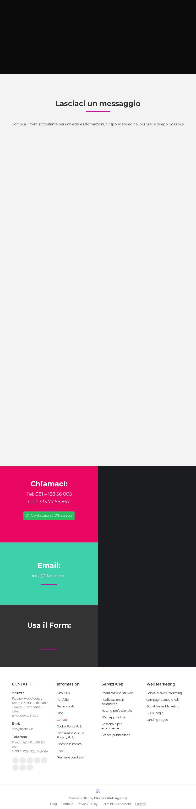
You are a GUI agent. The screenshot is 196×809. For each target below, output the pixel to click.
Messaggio (27, 334)
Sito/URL (24, 314)
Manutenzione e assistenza (42, 279)
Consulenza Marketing (38, 285)
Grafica (110, 279)
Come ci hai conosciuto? (38, 220)
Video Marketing (117, 272)
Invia (25, 418)
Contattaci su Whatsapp (51, 515)
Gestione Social (117, 266)
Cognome (110, 153)
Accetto (27, 385)
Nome (23, 153)
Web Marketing (116, 246)
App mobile (30, 266)
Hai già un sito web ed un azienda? (47, 295)
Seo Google (114, 252)
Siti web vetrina (33, 246)
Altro (108, 285)
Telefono (28, 205)
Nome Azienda (113, 314)
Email (22, 173)
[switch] (29, 303)
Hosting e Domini (34, 272)
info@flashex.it (49, 575)
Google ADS (114, 259)
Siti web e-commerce (38, 252)
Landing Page (32, 259)
